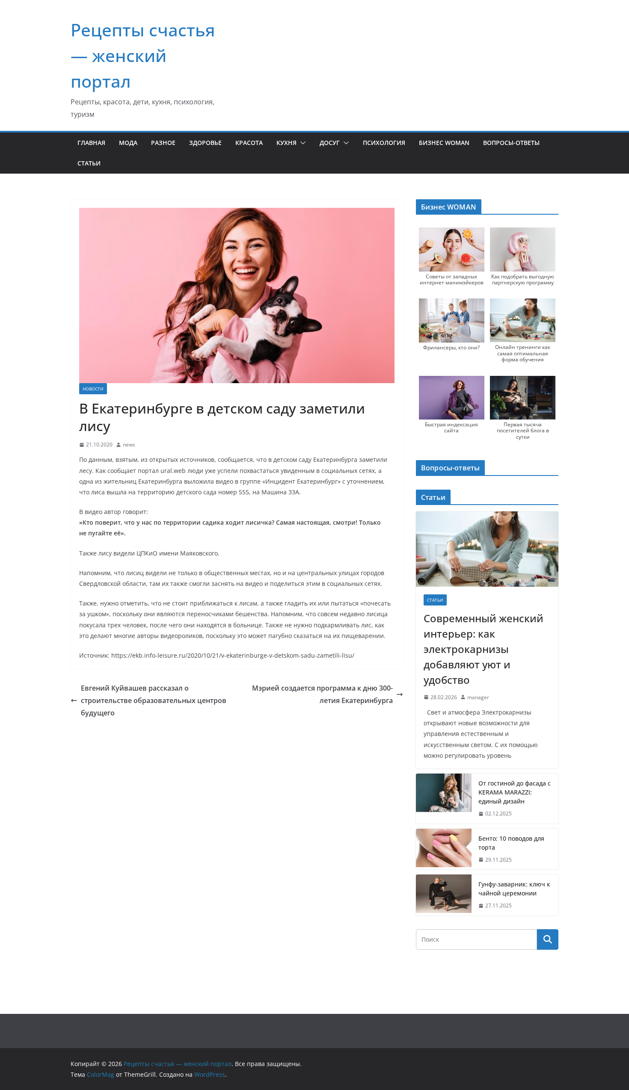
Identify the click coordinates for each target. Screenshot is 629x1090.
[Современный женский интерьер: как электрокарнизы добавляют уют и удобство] (487, 548)
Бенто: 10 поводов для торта (511, 842)
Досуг (330, 143)
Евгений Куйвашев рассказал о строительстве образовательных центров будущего (153, 700)
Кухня (286, 143)
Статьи (89, 163)
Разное (163, 143)
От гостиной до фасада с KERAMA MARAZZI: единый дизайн (514, 792)
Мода (128, 143)
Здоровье (205, 143)
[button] (301, 143)
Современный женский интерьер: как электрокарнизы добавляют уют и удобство (483, 649)
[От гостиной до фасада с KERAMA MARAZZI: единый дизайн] (444, 799)
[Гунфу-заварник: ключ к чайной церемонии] (444, 895)
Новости (93, 389)
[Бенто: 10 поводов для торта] (444, 849)
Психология (384, 143)
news (129, 444)
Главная (91, 143)
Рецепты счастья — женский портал (143, 55)
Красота (249, 143)
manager (478, 697)
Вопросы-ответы (511, 143)
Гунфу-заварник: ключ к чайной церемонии (514, 888)
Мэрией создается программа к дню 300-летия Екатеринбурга (322, 694)
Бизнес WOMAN (444, 143)
